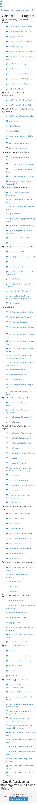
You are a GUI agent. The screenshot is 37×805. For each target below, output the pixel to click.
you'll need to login (27, 796)
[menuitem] (1, 5)
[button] (1, 2)
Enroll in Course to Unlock (18, 799)
